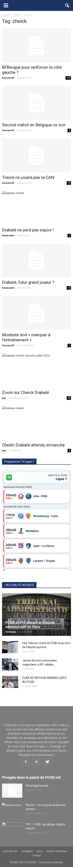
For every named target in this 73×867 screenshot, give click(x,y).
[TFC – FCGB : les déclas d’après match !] (12, 829)
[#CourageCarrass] (12, 791)
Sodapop (10, 631)
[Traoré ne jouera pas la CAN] (36, 155)
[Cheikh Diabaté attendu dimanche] (36, 423)
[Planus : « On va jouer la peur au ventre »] (12, 810)
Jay (4, 397)
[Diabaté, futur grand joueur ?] (36, 260)
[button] (67, 5)
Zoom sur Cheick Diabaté (25, 392)
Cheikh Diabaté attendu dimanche (33, 445)
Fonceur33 (8, 77)
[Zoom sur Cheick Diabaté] (36, 370)
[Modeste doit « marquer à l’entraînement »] (36, 313)
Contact (36, 855)
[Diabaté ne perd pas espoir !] (36, 208)
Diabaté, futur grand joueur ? (28, 282)
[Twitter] (47, 762)
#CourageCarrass (37, 785)
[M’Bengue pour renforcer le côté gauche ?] (36, 45)
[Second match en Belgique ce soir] (36, 103)
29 (69, 398)
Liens (39, 851)
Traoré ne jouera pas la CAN (28, 177)
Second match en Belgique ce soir (34, 124)
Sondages (27, 851)
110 (68, 77)
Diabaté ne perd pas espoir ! (28, 230)
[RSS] (36, 762)
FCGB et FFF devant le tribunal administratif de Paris (30, 624)
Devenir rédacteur (56, 851)
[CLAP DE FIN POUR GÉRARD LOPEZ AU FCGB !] (10, 682)
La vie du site (10, 851)
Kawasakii (8, 235)
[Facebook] (25, 762)
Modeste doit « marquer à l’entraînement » (26, 337)
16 (69, 182)
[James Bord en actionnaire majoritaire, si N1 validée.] (10, 664)
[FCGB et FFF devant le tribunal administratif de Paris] (36, 614)
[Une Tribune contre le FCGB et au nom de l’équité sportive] (10, 647)
